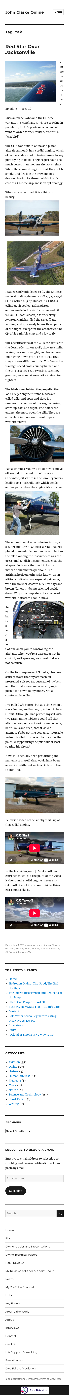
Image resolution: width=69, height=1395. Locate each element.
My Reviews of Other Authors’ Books (29, 1271)
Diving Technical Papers (21, 1254)
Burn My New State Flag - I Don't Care (34, 1006)
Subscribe (15, 1190)
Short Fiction (17, 1099)
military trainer (39, 948)
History (14, 1071)
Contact (14, 1011)
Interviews (16, 1025)
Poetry (9, 1279)
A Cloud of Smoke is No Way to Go (31, 1034)
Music (13, 1085)
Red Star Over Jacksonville (22, 49)
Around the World (17, 1311)
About (9, 1319)
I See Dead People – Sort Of (27, 1002)
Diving (13, 1066)
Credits (10, 1344)
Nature (13, 1090)
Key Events (12, 1303)
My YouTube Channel (19, 1287)
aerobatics (45, 945)
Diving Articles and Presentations (27, 1246)
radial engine (20, 952)
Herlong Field (22, 948)
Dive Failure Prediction (20, 1368)
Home (13, 978)
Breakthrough (14, 1360)
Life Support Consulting (21, 1352)
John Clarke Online (24, 12)
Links (12, 1030)
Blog (8, 1238)
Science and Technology (25, 1094)
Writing (14, 1103)
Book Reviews (14, 1262)
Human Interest (19, 1076)
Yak (30, 952)
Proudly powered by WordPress (44, 1379)
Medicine (15, 1080)
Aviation (31, 945)
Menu (58, 12)
